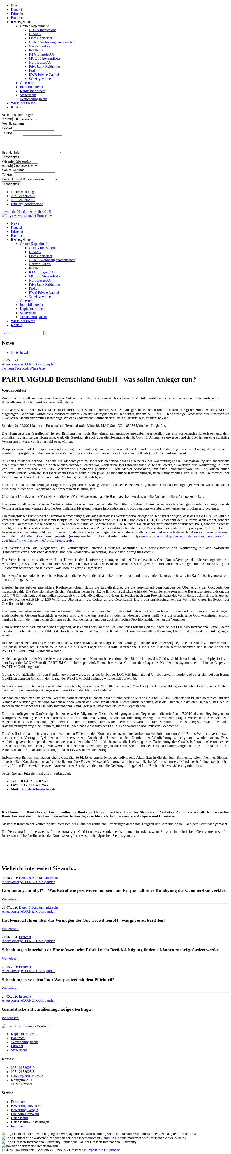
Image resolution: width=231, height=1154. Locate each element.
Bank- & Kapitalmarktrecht (38, 878)
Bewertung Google (24, 1110)
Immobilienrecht (31, 87)
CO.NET (29, 364)
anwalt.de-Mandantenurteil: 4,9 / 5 (26, 212)
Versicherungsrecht (33, 99)
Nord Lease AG (40, 62)
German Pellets (40, 46)
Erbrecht (17, 14)
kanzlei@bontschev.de (27, 204)
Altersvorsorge (12, 364)
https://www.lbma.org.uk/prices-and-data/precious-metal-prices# (179, 536)
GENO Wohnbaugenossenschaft (52, 42)
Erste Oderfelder (40, 38)
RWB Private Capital (44, 75)
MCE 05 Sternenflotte (44, 58)
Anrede (7, 119)
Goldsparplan (45, 364)
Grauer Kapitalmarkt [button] (34, 244)
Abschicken (11, 157)
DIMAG (35, 34)
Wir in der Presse (23, 103)
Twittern (8, 368)
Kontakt (16, 107)
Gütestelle (27, 83)
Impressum (18, 1126)
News (15, 5)
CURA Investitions (42, 30)
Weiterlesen (10, 899)
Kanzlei (16, 10)
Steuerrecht (28, 95)
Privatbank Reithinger (44, 66)
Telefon (7, 133)
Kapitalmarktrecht (32, 91)
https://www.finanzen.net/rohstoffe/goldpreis (40, 540)
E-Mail (7, 128)
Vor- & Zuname (13, 123)
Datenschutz (19, 1118)
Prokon (34, 70)
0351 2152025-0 (23, 196)
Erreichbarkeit (12, 179)
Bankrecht (18, 18)
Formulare (18, 1102)
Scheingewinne (40, 79)
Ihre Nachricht (12, 152)
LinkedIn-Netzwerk (25, 1114)
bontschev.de (20, 352)
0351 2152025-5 (23, 200)
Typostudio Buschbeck (103, 1150)
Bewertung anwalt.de (26, 1106)
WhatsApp (37, 368)
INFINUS (36, 50)
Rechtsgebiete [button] (21, 240)
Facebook (21, 368)
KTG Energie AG (42, 54)
